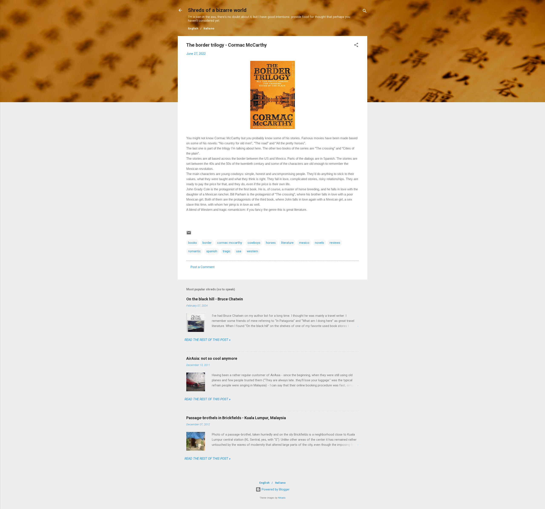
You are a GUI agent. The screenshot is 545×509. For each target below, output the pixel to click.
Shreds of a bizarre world (217, 10)
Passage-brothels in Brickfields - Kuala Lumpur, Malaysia (236, 418)
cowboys (254, 243)
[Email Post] (188, 234)
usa (238, 251)
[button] (356, 45)
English (193, 28)
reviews (335, 243)
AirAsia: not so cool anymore (211, 358)
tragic (227, 251)
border (207, 243)
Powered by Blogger (275, 489)
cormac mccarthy (229, 243)
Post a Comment (203, 267)
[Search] (364, 11)
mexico (304, 243)
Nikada (281, 497)
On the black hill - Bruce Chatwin (214, 299)
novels (319, 243)
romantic (194, 251)
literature (287, 243)
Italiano (209, 28)
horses (271, 243)
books (192, 243)
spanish (211, 251)
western (252, 251)
